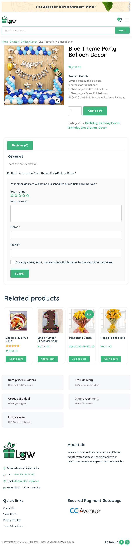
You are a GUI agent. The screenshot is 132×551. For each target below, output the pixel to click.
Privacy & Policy (12, 519)
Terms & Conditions (13, 525)
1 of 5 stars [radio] (12, 195)
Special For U (10, 514)
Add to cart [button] (16, 358)
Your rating (18, 191)
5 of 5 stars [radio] (27, 195)
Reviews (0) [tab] (20, 145)
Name (15, 227)
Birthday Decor (29, 41)
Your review (19, 201)
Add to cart (95, 110)
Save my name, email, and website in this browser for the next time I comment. (64, 262)
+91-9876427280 (25, 474)
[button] (57, 100)
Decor (102, 127)
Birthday (14, 41)
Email (14, 245)
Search (122, 30)
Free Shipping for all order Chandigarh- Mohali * (66, 6)
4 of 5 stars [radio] (23, 195)
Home (5, 41)
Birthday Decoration (82, 127)
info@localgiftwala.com (26, 481)
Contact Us (9, 508)
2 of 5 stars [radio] (16, 195)
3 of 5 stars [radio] (19, 195)
